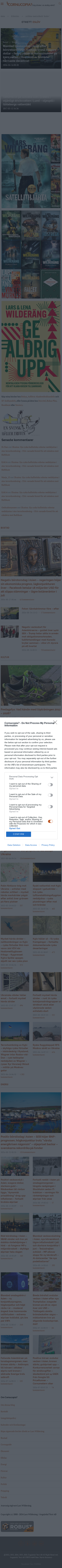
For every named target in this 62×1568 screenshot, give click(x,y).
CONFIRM (18, 834)
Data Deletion (14, 845)
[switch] (50, 784)
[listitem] (31, 777)
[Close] (56, 723)
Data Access (31, 845)
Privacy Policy (48, 845)
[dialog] (31, 784)
